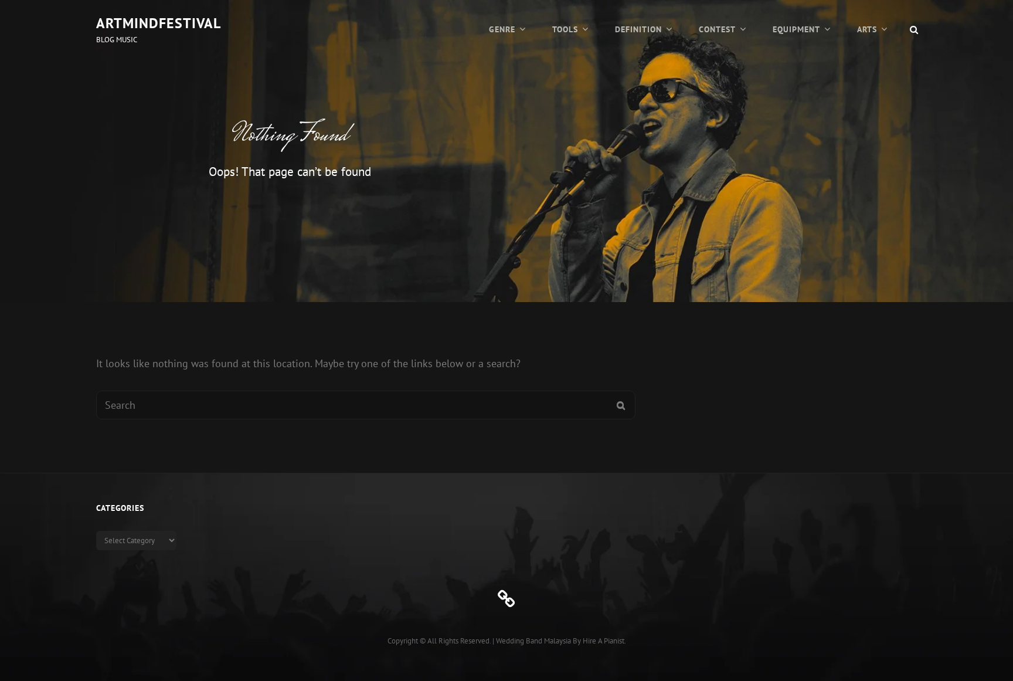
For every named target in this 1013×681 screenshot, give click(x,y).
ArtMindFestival (158, 23)
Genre (502, 29)
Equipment (796, 29)
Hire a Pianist (603, 641)
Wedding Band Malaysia (533, 641)
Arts (867, 29)
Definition (638, 29)
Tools (565, 29)
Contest (717, 29)
